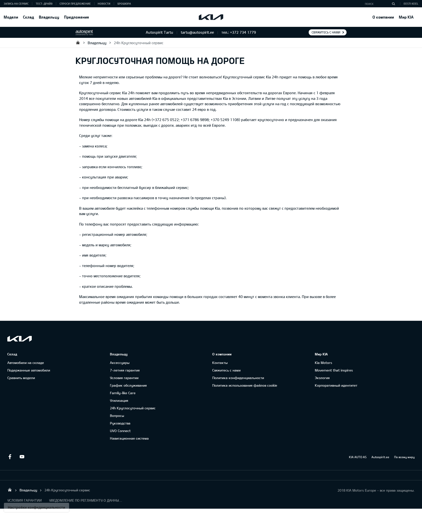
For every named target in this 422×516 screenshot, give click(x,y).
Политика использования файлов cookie (244, 385)
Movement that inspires (334, 370)
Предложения (76, 17)
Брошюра (124, 3)
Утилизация (119, 400)
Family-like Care (123, 393)
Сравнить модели (21, 378)
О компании (383, 17)
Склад (28, 17)
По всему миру (404, 457)
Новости (104, 3)
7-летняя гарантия (125, 370)
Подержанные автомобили (28, 370)
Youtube (22, 456)
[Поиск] (393, 3)
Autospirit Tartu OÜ (77, 42)
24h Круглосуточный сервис (138, 43)
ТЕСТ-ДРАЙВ (44, 3)
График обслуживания (128, 385)
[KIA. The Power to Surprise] (19, 339)
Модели (11, 17)
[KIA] (211, 17)
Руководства (120, 423)
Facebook (9, 456)
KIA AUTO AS (358, 457)
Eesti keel (411, 3)
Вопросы (117, 415)
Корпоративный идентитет (336, 385)
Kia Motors (323, 363)
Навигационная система (129, 438)
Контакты (220, 363)
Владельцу (49, 17)
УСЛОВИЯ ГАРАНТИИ (24, 500)
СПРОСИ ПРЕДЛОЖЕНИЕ (75, 3)
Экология (322, 378)
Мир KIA (406, 17)
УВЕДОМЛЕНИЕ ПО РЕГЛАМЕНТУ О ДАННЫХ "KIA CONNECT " (85, 500)
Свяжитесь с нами (326, 32)
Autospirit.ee (380, 457)
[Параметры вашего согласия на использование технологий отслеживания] (36, 507)
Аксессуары (119, 363)
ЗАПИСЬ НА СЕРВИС (16, 3)
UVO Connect (120, 431)
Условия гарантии (124, 378)
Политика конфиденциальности (238, 378)
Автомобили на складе (25, 363)
